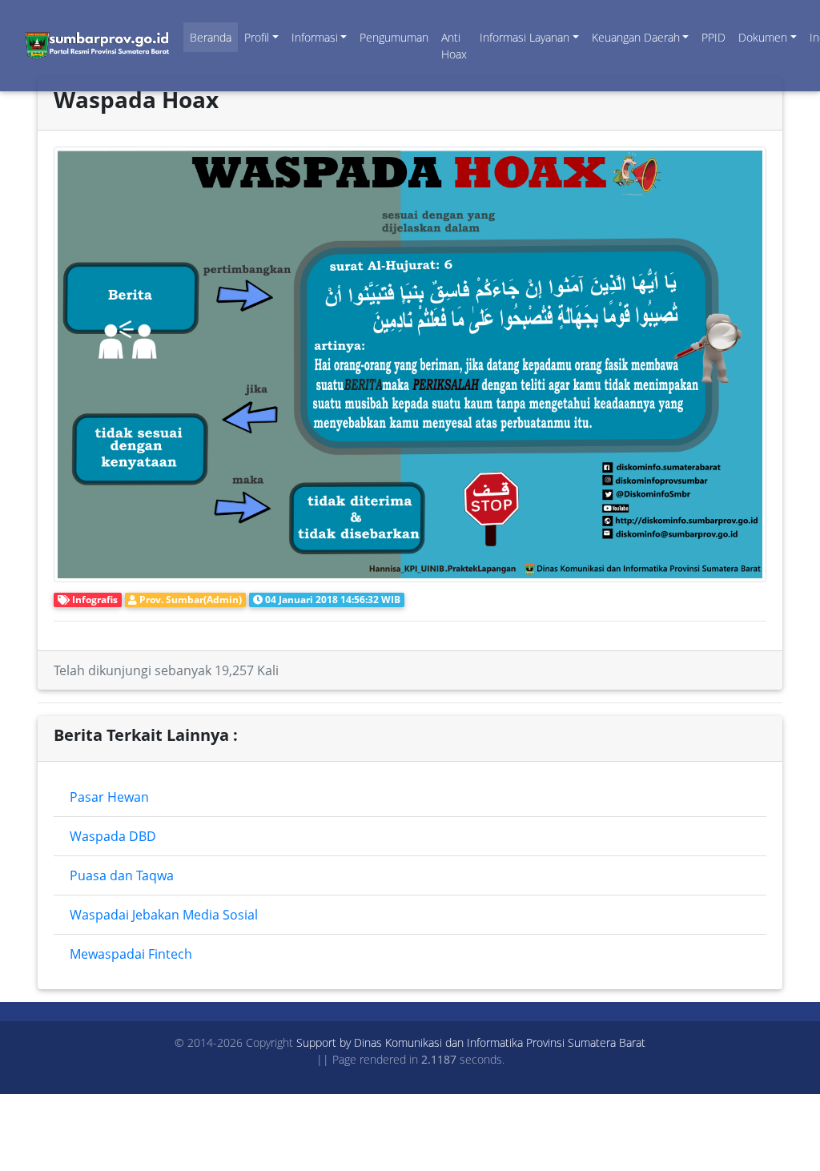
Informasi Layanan (524, 37)
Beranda (210, 37)
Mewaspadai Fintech (131, 954)
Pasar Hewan (109, 797)
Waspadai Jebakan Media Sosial (164, 915)
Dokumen (762, 37)
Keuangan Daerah (636, 37)
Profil (256, 37)
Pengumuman (394, 37)
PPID (713, 37)
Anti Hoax (454, 46)
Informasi (314, 37)
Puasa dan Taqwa (122, 875)
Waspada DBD (113, 836)
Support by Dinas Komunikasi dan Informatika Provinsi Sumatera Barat (470, 1042)
